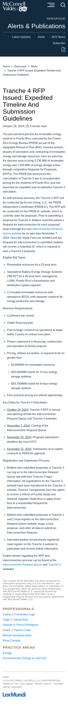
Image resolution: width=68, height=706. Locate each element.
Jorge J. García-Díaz (15, 619)
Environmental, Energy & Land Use (24, 658)
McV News (58, 36)
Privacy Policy (43, 684)
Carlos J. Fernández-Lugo (19, 614)
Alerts (41, 36)
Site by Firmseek (12, 687)
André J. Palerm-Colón (17, 630)
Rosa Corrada (11, 640)
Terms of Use (10, 684)
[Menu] (51, 5)
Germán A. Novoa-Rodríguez (21, 624)
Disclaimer (26, 684)
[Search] (63, 5)
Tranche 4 (54, 564)
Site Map (58, 684)
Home (6, 66)
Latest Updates (21, 36)
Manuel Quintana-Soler (17, 635)
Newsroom (20, 66)
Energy (7, 653)
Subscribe (59, 43)
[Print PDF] (63, 50)
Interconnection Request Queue (22, 564)
